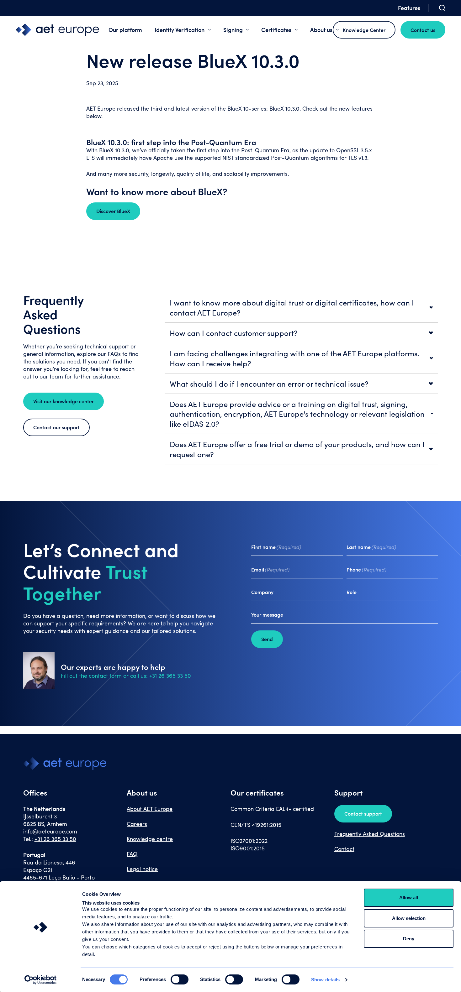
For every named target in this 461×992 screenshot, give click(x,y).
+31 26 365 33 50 (55, 839)
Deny (408, 938)
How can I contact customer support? (234, 333)
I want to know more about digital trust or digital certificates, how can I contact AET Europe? (292, 307)
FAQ (132, 854)
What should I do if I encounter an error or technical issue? (269, 384)
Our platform (125, 30)
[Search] (442, 8)
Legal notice (142, 869)
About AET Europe (149, 808)
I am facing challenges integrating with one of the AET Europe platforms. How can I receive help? (294, 358)
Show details (325, 979)
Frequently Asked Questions (369, 834)
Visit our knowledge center (63, 401)
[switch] (179, 979)
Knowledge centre (150, 839)
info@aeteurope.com (50, 831)
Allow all (408, 897)
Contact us (423, 29)
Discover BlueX (113, 210)
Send (267, 638)
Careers (137, 824)
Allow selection (409, 918)
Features (409, 8)
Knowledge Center (364, 29)
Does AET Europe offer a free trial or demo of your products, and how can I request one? (297, 449)
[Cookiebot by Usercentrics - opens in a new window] (40, 979)
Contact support (363, 813)
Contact (344, 849)
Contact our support (56, 427)
